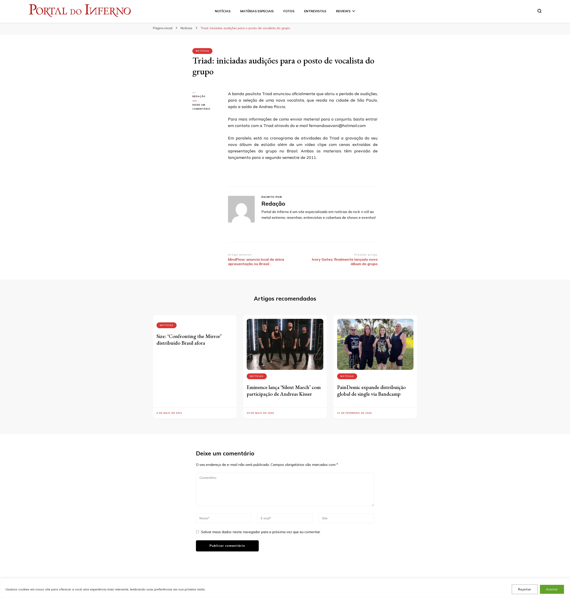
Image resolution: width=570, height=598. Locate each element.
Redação (199, 96)
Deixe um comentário (206, 107)
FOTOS (288, 11)
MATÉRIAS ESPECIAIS (257, 11)
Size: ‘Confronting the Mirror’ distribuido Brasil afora (189, 339)
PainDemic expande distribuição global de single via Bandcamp (371, 390)
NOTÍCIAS (222, 11)
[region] (285, 588)
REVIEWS (343, 11)
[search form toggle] (539, 11)
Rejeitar (524, 589)
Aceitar (552, 589)
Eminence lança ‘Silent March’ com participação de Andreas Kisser (284, 390)
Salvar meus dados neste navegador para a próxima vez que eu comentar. (261, 532)
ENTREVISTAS (315, 11)
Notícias (202, 50)
